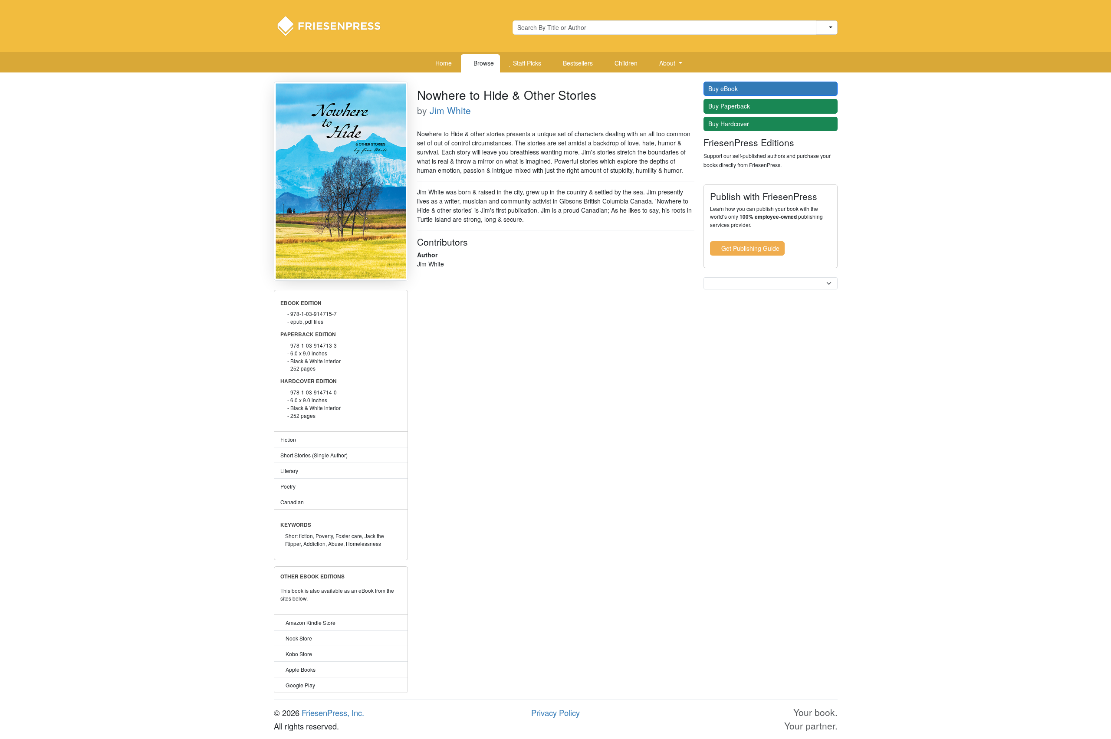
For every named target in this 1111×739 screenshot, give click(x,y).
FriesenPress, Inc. (333, 712)
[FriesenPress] (334, 25)
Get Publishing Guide (749, 248)
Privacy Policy (555, 712)
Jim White (450, 110)
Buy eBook (724, 88)
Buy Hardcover (729, 123)
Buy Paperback (730, 106)
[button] (667, 63)
